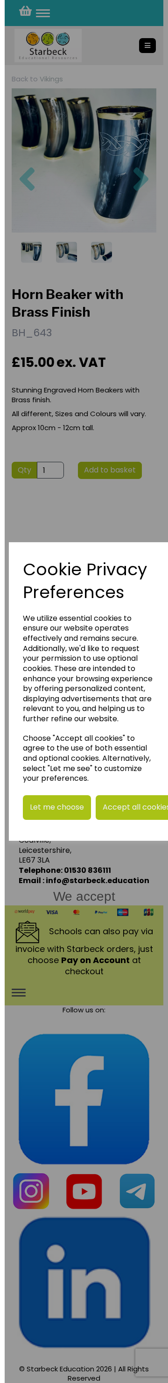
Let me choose (57, 807)
